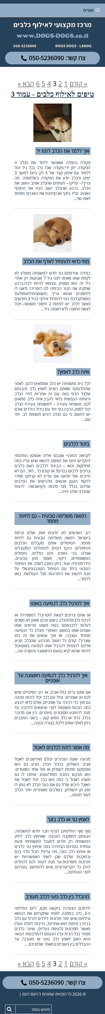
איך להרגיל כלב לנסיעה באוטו (60, 603)
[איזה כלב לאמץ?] (52, 344)
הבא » (26, 83)
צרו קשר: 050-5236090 (57, 58)
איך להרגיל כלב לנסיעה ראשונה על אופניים (52, 678)
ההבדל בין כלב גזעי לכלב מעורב (57, 896)
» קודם (78, 83)
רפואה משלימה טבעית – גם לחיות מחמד (52, 518)
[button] (9, 1009)
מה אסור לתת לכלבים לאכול (61, 747)
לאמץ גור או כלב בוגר (68, 819)
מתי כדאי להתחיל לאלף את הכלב (56, 261)
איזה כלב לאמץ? (73, 371)
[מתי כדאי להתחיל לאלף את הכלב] (52, 233)
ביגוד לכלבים (76, 443)
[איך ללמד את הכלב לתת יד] (52, 123)
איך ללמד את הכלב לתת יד (62, 150)
